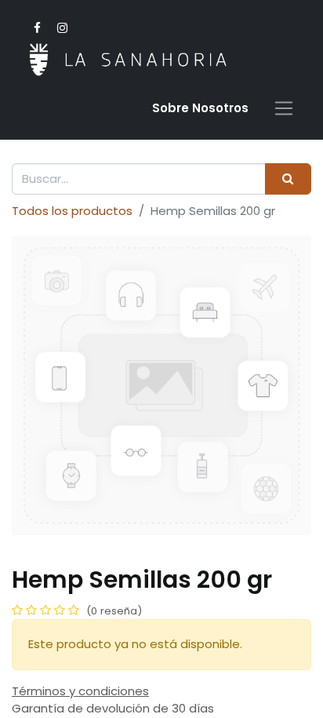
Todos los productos (72, 210)
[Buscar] (288, 179)
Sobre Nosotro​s (200, 108)
